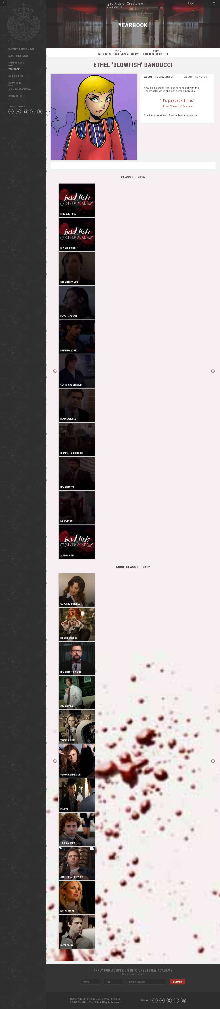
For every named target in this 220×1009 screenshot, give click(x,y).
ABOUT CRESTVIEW (18, 56)
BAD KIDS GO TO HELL (156, 53)
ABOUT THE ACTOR (195, 76)
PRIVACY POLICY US (110, 998)
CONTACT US (15, 96)
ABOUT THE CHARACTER (158, 76)
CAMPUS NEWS (16, 62)
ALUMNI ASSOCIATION (19, 89)
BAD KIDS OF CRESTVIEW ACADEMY (118, 53)
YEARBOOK (14, 69)
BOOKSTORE (14, 82)
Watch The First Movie (21, 49)
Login (191, 3)
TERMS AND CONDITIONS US (84, 998)
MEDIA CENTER (16, 76)
